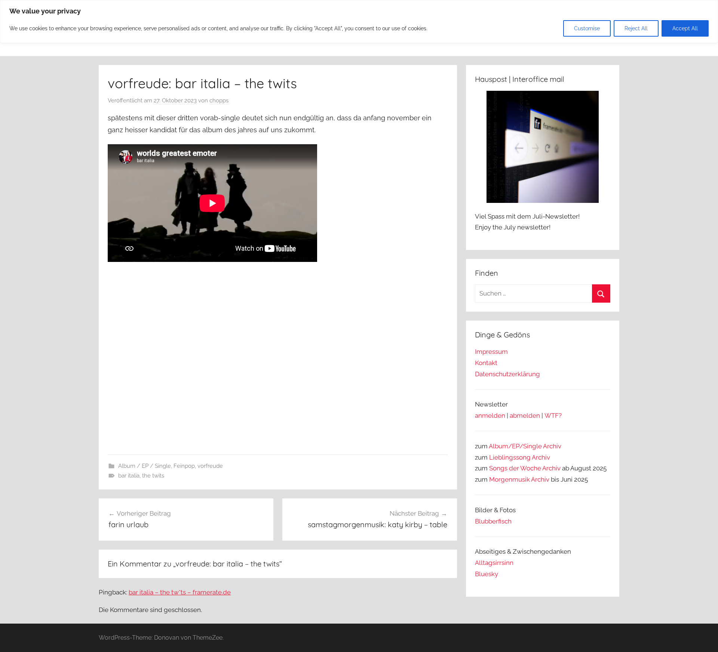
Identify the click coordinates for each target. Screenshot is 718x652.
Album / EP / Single (144, 466)
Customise (587, 28)
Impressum (491, 351)
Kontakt (486, 363)
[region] (359, 21)
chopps (218, 100)
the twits (153, 475)
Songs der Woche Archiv (525, 468)
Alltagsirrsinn (494, 562)
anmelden (490, 415)
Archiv (541, 457)
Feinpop (184, 466)
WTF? (553, 415)
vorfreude (210, 466)
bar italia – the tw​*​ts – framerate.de (180, 592)
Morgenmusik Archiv (519, 479)
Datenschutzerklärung (507, 374)
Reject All (636, 28)
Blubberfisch (493, 521)
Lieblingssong (510, 457)
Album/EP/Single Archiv (525, 446)
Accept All (685, 28)
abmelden (525, 415)
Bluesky (486, 574)
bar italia (128, 475)
